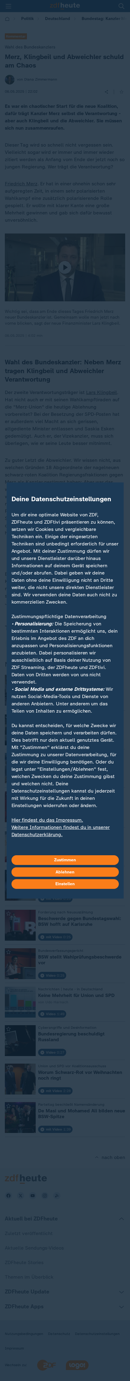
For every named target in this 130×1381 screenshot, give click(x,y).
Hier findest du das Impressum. (47, 820)
